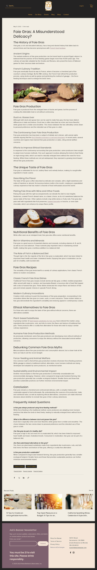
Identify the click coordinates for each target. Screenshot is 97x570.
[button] (91, 5)
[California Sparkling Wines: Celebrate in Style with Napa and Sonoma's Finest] (79, 501)
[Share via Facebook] (14, 478)
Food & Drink (18, 471)
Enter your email (15, 539)
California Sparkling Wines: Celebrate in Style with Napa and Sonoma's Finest (79, 514)
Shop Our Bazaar (55, 538)
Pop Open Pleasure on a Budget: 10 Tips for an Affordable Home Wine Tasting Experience (47, 514)
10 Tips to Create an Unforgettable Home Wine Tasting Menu (17, 514)
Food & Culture (38, 471)
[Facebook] (70, 552)
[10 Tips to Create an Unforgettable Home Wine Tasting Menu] (17, 501)
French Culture (31, 466)
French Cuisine (19, 466)
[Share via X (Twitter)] (19, 478)
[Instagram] (73, 552)
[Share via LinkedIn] (24, 478)
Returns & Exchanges (57, 547)
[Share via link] (28, 478)
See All (91, 490)
